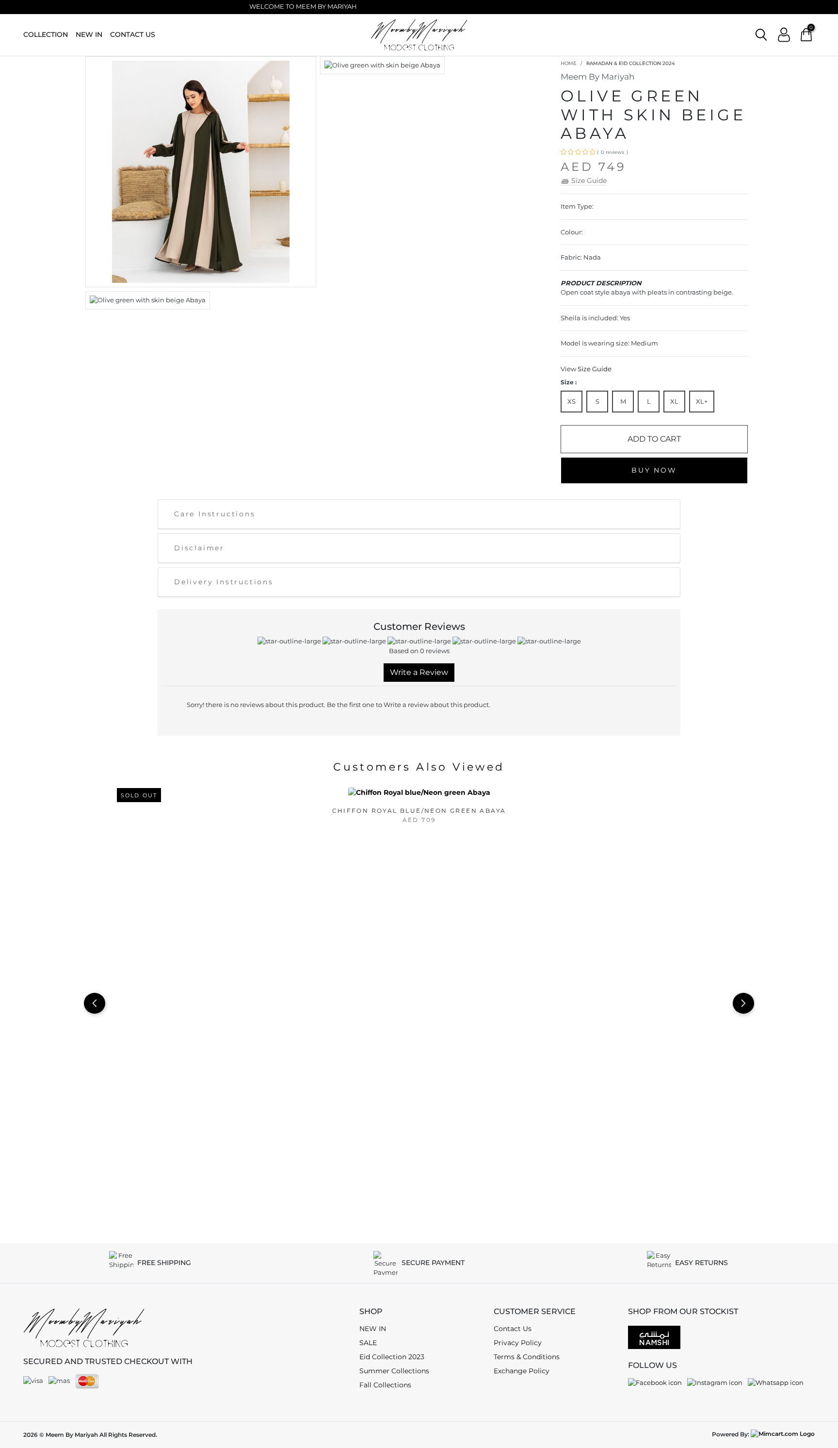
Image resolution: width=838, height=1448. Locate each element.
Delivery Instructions (224, 581)
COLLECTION (45, 34)
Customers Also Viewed (418, 766)
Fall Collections (385, 1385)
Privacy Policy (518, 1342)
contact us (132, 34)
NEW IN (89, 34)
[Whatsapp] (776, 1382)
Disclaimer (199, 547)
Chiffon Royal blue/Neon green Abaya (419, 810)
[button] (761, 35)
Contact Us (513, 1328)
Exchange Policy (521, 1370)
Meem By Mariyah (597, 77)
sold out (139, 795)
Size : (569, 382)
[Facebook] (655, 1382)
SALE (368, 1342)
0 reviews (612, 152)
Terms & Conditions (527, 1356)
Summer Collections (394, 1370)
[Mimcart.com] (783, 1434)
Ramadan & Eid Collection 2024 (630, 63)
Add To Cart (654, 439)
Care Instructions (215, 514)
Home (569, 63)
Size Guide (595, 369)
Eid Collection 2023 (391, 1356)
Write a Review (419, 672)
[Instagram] (714, 1382)
